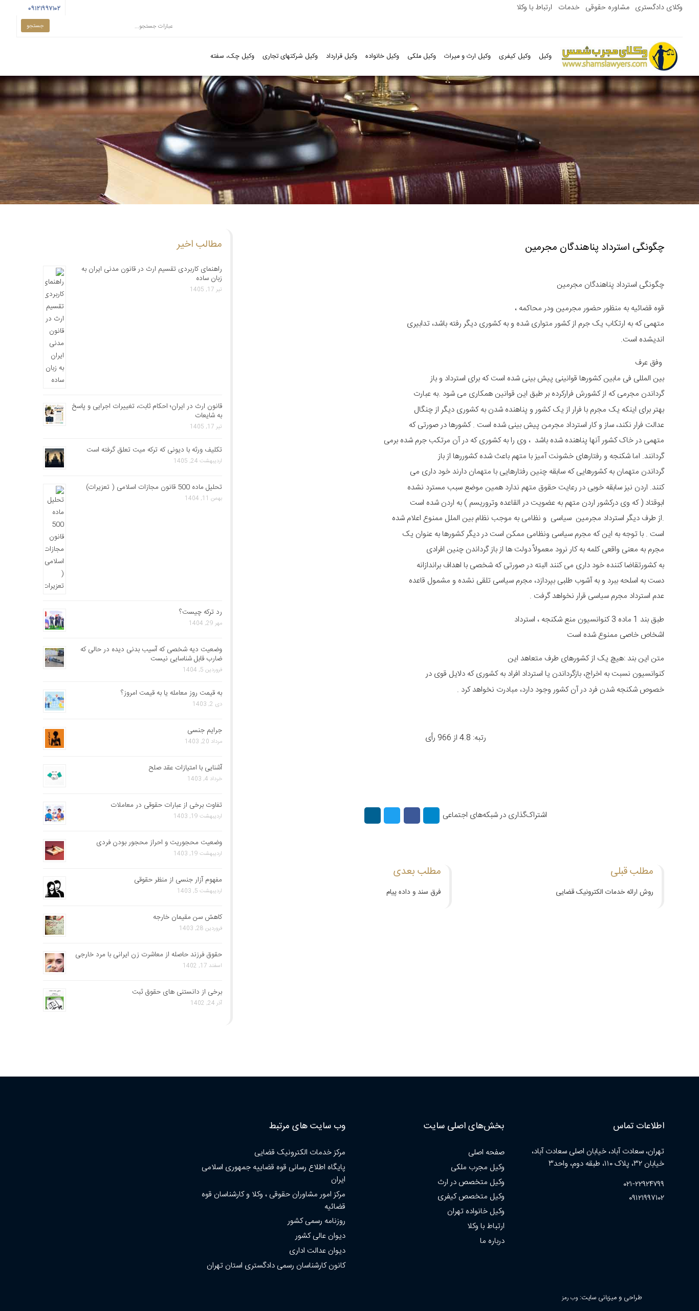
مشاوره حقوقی (607, 8)
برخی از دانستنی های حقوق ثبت (177, 992)
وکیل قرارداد (341, 56)
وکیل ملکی (421, 56)
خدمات (569, 8)
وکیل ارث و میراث (467, 56)
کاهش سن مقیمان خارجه (187, 917)
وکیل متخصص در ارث (471, 1182)
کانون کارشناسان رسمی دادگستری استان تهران (276, 1265)
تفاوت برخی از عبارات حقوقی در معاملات (166, 805)
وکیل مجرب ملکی (478, 1167)
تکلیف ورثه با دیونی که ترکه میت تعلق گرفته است (154, 450)
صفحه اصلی (486, 1152)
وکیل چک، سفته (232, 56)
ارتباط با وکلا (534, 8)
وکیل (545, 56)
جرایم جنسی (204, 730)
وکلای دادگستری (659, 8)
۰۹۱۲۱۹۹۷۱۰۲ (43, 8)
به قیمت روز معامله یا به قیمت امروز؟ (171, 693)
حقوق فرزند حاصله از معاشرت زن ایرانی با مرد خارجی (148, 954)
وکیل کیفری (515, 56)
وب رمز (570, 1298)
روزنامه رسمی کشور (316, 1221)
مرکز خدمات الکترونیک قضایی (299, 1152)
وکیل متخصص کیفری (471, 1196)
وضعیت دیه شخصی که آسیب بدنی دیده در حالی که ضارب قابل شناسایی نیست (151, 654)
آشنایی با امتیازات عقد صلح (185, 767)
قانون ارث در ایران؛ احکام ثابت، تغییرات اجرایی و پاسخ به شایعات (147, 411)
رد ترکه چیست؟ (200, 612)
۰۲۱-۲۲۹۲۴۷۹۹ (644, 1184)
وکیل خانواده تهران (476, 1211)
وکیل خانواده (382, 56)
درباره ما (492, 1241)
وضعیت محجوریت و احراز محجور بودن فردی (159, 842)
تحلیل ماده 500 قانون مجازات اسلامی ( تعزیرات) (154, 487)
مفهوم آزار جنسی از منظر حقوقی (178, 880)
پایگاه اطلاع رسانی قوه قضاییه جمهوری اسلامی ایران (273, 1173)
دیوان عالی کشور (320, 1236)
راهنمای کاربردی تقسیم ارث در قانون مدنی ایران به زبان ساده (151, 274)
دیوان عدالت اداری (317, 1250)
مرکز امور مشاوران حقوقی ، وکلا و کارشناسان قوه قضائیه (273, 1200)
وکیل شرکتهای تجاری (290, 56)
